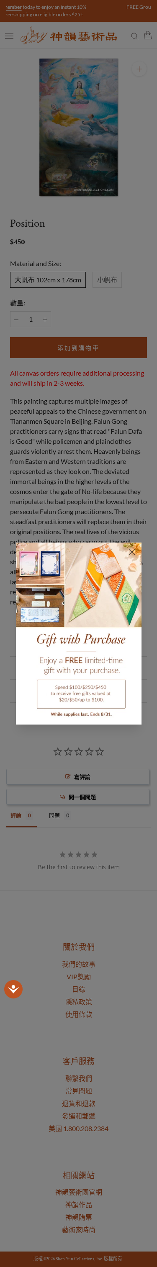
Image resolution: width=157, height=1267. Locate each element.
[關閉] (132, 552)
